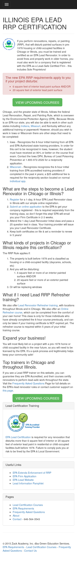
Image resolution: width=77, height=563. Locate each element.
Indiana (25, 126)
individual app (17, 181)
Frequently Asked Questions (28, 383)
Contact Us (30, 550)
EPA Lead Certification (18, 437)
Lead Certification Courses (28, 505)
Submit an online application (26, 206)
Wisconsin (15, 167)
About (16, 515)
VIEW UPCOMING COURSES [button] (37, 102)
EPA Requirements (23, 508)
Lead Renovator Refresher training (38, 305)
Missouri (35, 126)
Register (14, 199)
